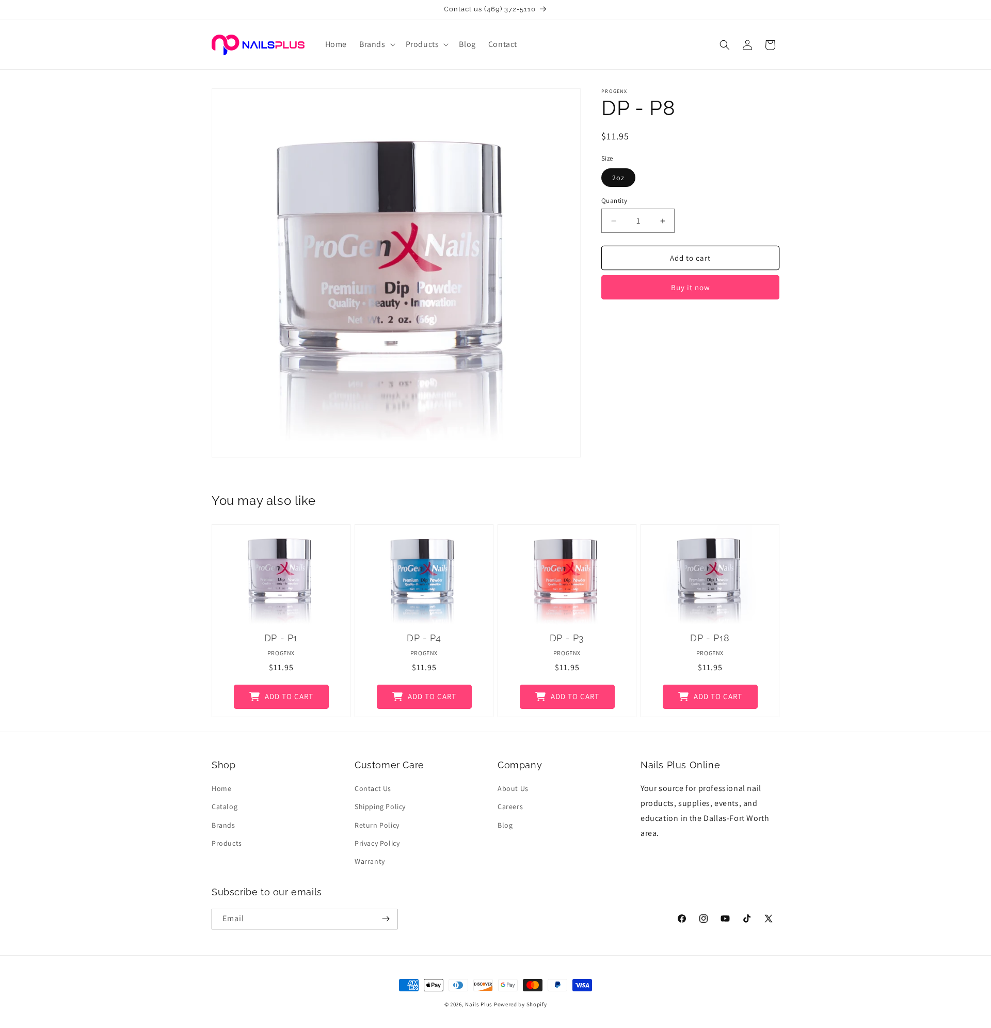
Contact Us (373, 788)
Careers (510, 806)
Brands (223, 825)
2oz (618, 177)
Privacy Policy (377, 843)
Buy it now (690, 287)
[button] (376, 44)
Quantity (614, 200)
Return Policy (377, 825)
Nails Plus (478, 1004)
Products (227, 843)
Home (221, 788)
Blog (505, 825)
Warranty (370, 861)
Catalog (224, 806)
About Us (513, 788)
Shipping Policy (380, 806)
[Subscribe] (385, 919)
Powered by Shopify (520, 1004)
